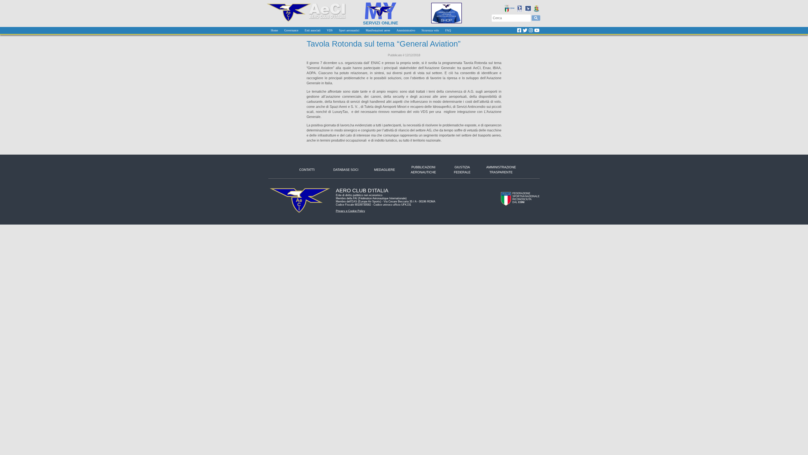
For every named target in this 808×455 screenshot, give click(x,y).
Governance (291, 30)
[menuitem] (274, 30)
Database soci (345, 169)
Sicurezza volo (430, 30)
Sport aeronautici (349, 30)
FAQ (448, 30)
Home (274, 30)
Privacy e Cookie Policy (350, 211)
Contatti (307, 169)
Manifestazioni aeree (378, 30)
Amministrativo (405, 30)
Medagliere (384, 169)
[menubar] (361, 30)
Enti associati (312, 30)
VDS (330, 30)
